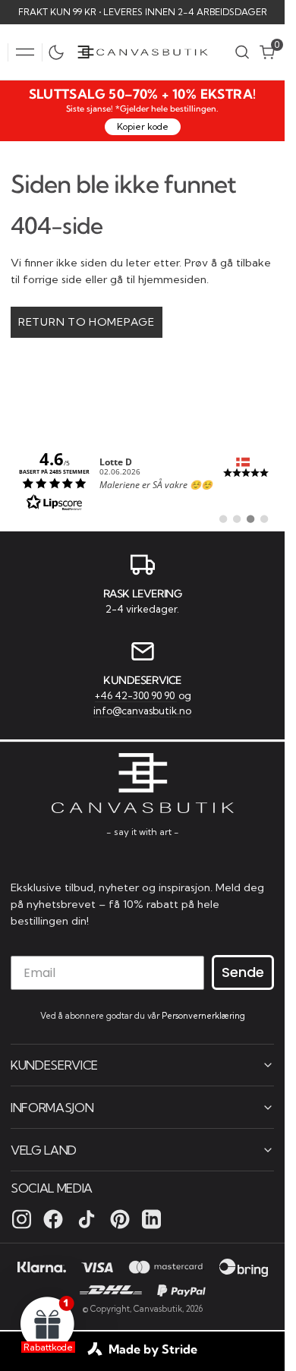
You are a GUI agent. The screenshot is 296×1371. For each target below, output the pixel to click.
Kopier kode (142, 126)
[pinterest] (120, 1219)
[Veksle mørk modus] (60, 52)
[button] (25, 52)
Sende (243, 972)
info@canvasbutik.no (142, 710)
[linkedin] (151, 1219)
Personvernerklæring (203, 1015)
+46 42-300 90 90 (136, 695)
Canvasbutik (158, 1308)
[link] (142, 480)
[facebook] (53, 1219)
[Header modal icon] (25, 52)
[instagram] (22, 1219)
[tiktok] (86, 1219)
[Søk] (242, 52)
